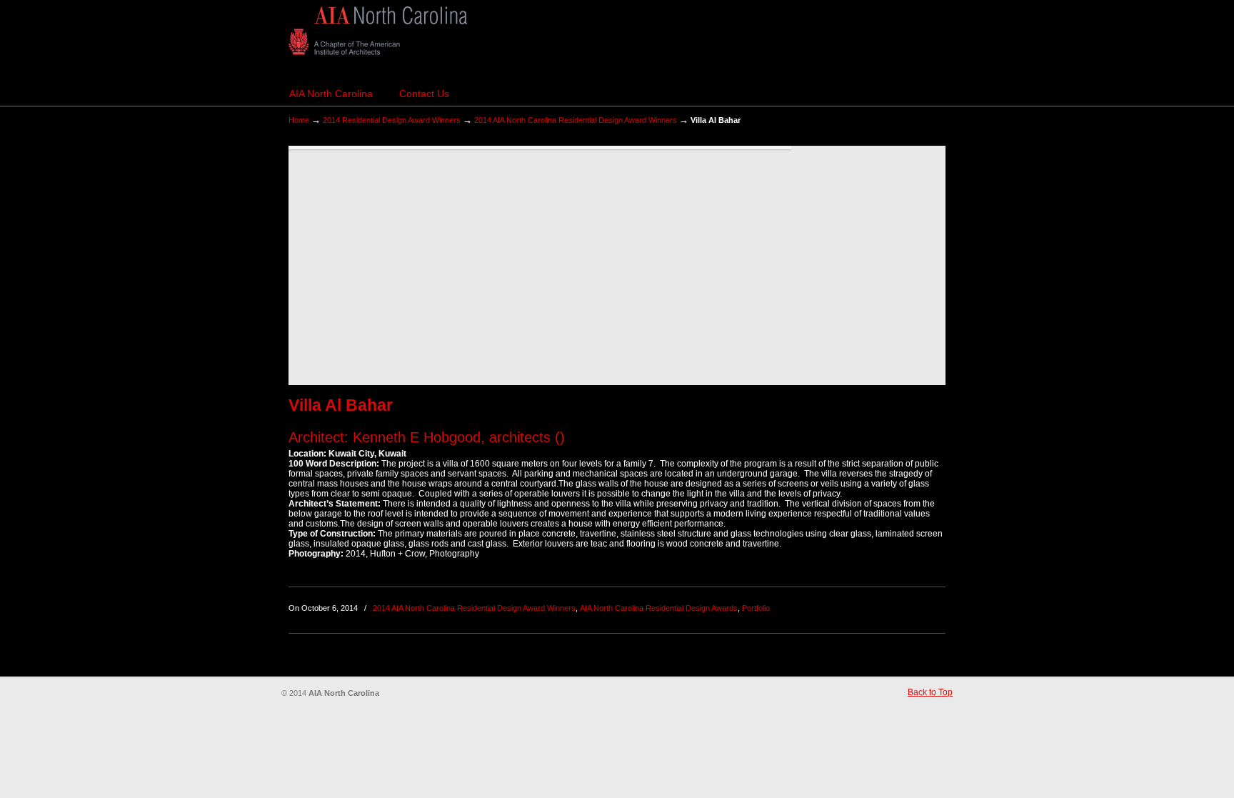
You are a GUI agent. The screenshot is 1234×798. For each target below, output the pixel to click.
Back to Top (930, 692)
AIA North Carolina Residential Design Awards (659, 608)
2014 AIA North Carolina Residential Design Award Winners (575, 120)
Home (299, 120)
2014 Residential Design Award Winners (392, 120)
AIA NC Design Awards (378, 31)
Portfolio (756, 608)
